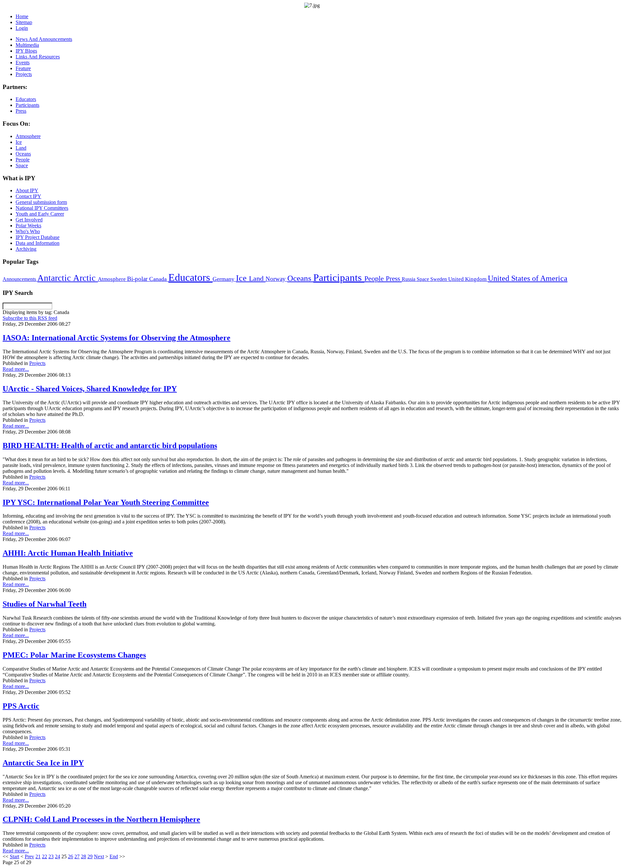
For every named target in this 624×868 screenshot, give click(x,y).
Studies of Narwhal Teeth (44, 604)
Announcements (20, 279)
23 (51, 856)
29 (90, 856)
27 (77, 856)
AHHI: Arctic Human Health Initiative (68, 553)
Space (423, 279)
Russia (409, 279)
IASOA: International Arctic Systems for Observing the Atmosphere (116, 337)
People (375, 279)
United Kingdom (468, 279)
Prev (29, 856)
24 (57, 856)
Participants (338, 277)
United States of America (527, 278)
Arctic (85, 278)
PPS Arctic (21, 706)
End (114, 856)
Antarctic (55, 278)
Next (99, 856)
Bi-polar (138, 278)
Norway (276, 278)
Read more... (16, 369)
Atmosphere (112, 279)
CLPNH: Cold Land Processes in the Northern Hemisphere (101, 819)
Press (394, 279)
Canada (158, 279)
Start (14, 856)
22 (44, 856)
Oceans (300, 278)
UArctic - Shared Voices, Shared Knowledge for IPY (90, 388)
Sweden (439, 279)
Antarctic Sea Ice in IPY (43, 763)
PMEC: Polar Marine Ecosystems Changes (74, 655)
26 (70, 856)
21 (38, 856)
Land (257, 278)
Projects (37, 363)
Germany (224, 279)
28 (83, 856)
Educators (190, 277)
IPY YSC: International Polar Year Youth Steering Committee (106, 502)
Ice (242, 278)
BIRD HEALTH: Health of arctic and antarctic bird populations (110, 445)
